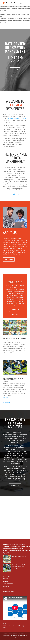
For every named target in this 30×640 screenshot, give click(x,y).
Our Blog (12, 287)
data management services (17, 118)
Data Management (8, 583)
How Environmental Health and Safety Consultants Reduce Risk (13, 379)
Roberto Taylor (11, 285)
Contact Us (15, 76)
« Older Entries (7, 402)
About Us (15, 69)
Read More (15, 194)
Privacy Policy (17, 635)
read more (5, 356)
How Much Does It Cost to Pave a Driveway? (15, 282)
